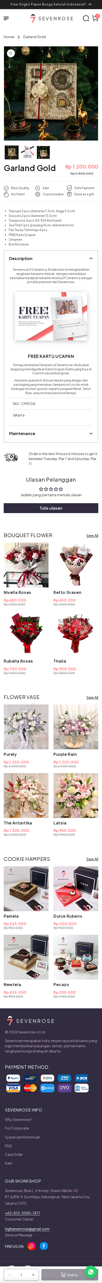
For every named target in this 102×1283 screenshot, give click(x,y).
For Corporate (17, 1128)
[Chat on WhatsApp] (91, 1272)
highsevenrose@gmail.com (27, 1228)
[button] (9, 18)
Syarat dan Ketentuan (22, 1137)
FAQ (8, 1145)
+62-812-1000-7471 (22, 1213)
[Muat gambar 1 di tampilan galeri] (11, 152)
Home (9, 36)
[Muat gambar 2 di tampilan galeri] (27, 152)
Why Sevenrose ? (18, 1119)
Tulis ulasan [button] (51, 508)
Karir (8, 1163)
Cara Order (14, 1154)
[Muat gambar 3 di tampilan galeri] (43, 152)
